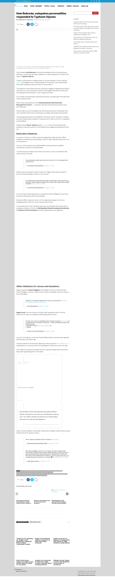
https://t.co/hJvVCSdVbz (38, 183)
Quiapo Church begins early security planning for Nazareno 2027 (84, 33)
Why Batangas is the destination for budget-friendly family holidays (59, 502)
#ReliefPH (23, 470)
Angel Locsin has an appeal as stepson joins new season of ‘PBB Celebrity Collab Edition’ (61, 541)
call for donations (56, 470)
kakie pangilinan (31, 472)
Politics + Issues (49, 6)
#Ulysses (66, 343)
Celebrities (60, 6)
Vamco (44, 475)
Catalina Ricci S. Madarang (25, 19)
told (33, 105)
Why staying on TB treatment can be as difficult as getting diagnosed (85, 38)
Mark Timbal (49, 472)
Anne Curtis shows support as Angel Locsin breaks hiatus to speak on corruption (24, 562)
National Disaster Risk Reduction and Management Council (33, 474)
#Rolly (59, 343)
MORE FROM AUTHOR (35, 522)
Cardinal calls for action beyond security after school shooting (86, 22)
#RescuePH (64, 300)
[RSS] (97, 1)
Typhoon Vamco (31, 475)
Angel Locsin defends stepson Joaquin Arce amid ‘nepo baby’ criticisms (42, 541)
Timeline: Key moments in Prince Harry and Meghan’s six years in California (86, 47)
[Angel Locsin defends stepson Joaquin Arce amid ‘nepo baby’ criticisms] (43, 531)
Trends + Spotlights (36, 6)
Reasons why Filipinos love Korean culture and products (42, 502)
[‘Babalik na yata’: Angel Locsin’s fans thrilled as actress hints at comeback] (61, 552)
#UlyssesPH (29, 302)
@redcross (46, 325)
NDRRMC (53, 474)
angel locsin (46, 470)
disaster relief (21, 472)
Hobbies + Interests (73, 6)
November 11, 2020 (44, 461)
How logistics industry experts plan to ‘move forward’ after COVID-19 (23, 502)
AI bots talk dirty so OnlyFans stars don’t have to (85, 43)
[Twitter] (99, 1)
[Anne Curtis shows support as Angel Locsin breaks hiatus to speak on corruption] (24, 552)
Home (26, 6)
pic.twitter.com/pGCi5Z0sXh (60, 457)
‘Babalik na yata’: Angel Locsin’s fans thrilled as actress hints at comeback (61, 562)
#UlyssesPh (64, 321)
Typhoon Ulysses (21, 475)
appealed (45, 125)
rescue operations (62, 474)
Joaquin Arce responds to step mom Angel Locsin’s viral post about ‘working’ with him (43, 562)
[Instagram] (94, 1)
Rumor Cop (84, 6)
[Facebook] (91, 1)
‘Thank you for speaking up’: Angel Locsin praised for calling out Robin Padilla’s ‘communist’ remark (24, 541)
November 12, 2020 (49, 165)
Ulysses (39, 475)
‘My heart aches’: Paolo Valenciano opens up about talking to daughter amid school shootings (86, 28)
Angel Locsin (38, 424)
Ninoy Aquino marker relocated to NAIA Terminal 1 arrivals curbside (85, 52)
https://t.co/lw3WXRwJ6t (39, 302)
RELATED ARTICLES (22, 522)
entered (18, 82)
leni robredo (40, 472)
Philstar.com (27, 1)
